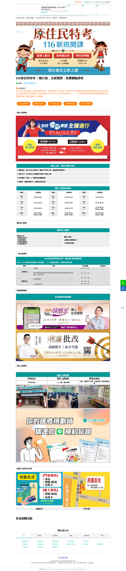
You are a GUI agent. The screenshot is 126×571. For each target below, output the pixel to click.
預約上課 (98, 2)
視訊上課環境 (86, 103)
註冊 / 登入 (89, 2)
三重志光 (25, 544)
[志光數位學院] (63, 557)
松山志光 (40, 541)
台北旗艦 (71, 541)
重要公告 (80, 2)
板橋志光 (100, 544)
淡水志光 (85, 544)
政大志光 (40, 547)
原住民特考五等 (29, 83)
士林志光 (86, 541)
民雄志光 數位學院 (27, 9)
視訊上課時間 (23, 103)
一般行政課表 (54, 103)
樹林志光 (55, 547)
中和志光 (25, 547)
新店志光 (55, 544)
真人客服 (123, 282)
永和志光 (40, 544)
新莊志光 (55, 541)
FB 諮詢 (123, 288)
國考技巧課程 (39, 103)
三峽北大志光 (70, 544)
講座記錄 (107, 2)
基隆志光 (25, 541)
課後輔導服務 (70, 103)
